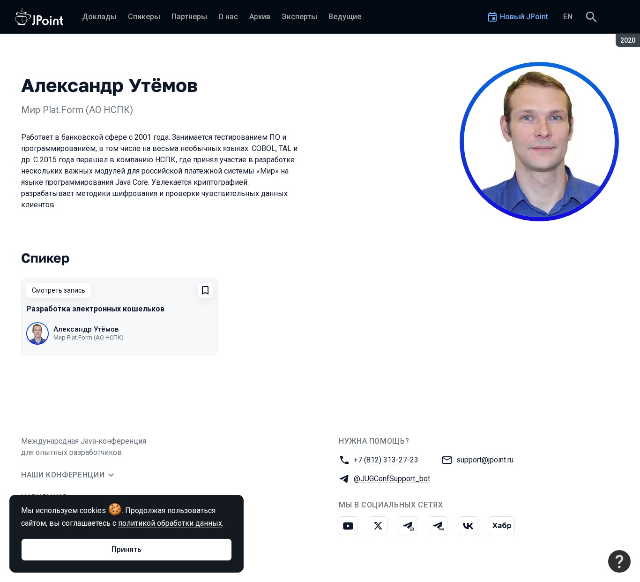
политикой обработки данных (170, 523)
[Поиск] (591, 17)
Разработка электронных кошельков (95, 308)
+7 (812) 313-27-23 (386, 459)
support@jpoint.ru (484, 459)
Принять (126, 549)
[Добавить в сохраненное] (205, 290)
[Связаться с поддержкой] (619, 561)
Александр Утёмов (86, 329)
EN (568, 16)
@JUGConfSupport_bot (392, 478)
